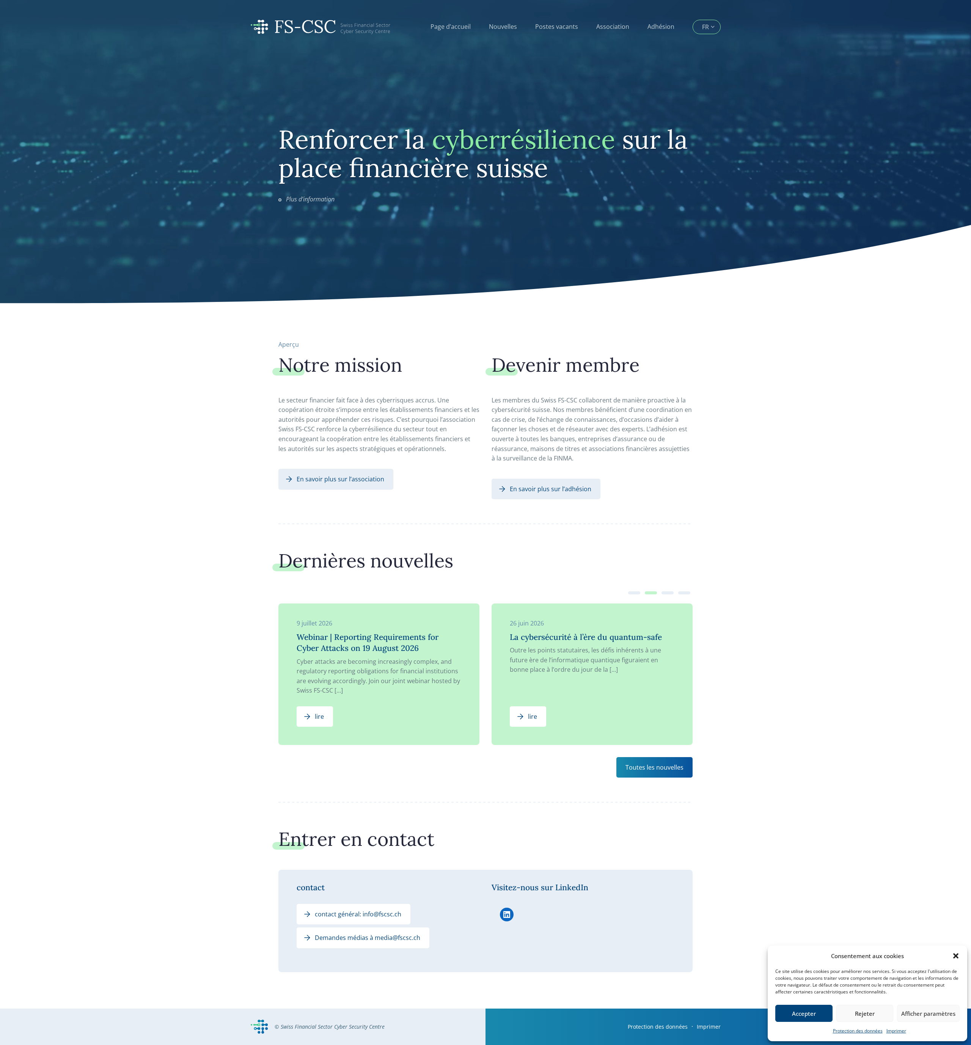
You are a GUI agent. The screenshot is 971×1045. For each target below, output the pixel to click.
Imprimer (896, 1031)
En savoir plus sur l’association (340, 479)
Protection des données (858, 1031)
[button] (956, 956)
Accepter (804, 1013)
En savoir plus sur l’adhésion (550, 489)
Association (612, 26)
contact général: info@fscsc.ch (358, 914)
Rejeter (865, 1013)
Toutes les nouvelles (654, 767)
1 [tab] (634, 592)
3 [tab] (667, 592)
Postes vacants (556, 26)
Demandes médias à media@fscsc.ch (367, 937)
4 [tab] (684, 592)
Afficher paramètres (928, 1013)
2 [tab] (651, 592)
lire (319, 716)
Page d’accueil (451, 26)
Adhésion (660, 26)
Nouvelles (503, 26)
